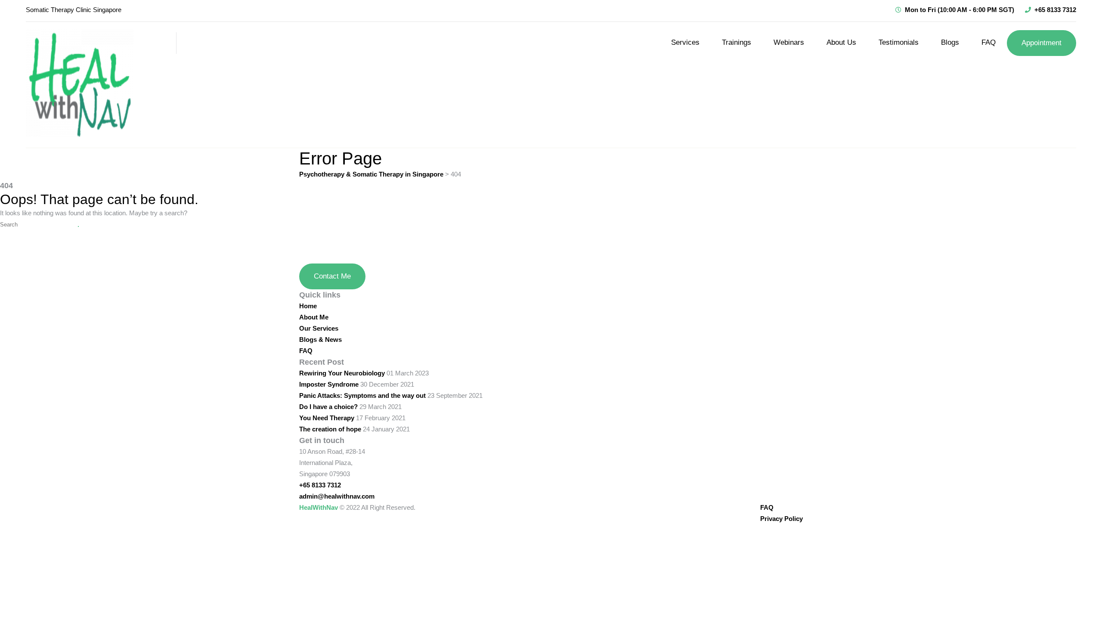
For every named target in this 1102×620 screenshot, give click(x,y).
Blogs (950, 42)
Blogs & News (320, 339)
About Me (313, 317)
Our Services (318, 328)
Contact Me (332, 276)
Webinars (789, 42)
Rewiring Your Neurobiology (342, 373)
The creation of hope (330, 429)
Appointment (1042, 43)
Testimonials (899, 42)
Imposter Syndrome (329, 384)
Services (685, 42)
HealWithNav (318, 507)
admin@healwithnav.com (337, 496)
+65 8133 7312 (1055, 9)
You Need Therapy (326, 418)
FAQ (988, 42)
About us (841, 42)
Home (308, 306)
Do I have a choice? (328, 406)
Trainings (736, 42)
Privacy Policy (781, 518)
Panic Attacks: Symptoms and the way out (362, 395)
